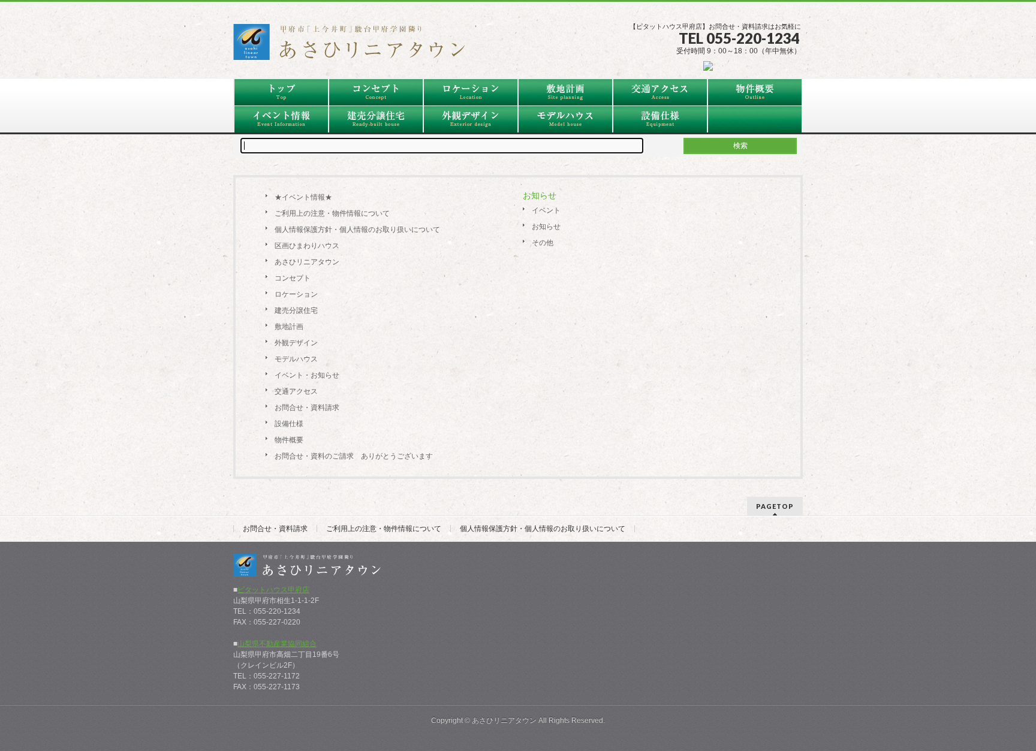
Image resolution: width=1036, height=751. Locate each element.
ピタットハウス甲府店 (273, 590)
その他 (542, 243)
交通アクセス (296, 391)
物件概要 (289, 440)
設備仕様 (289, 424)
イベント (546, 210)
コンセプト (293, 278)
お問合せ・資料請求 (307, 407)
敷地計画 (289, 326)
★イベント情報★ (303, 197)
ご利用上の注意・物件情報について (332, 213)
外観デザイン (296, 343)
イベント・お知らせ (307, 375)
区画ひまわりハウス (307, 246)
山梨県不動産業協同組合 (277, 644)
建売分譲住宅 (296, 310)
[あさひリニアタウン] (356, 46)
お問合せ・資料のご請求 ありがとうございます (354, 456)
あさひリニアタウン (307, 262)
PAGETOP (775, 506)
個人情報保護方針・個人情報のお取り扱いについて (357, 229)
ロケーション (296, 294)
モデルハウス (296, 359)
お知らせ (546, 226)
